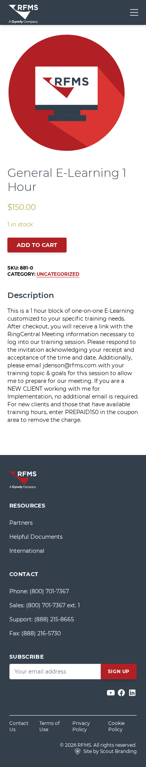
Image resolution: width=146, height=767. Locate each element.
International (26, 550)
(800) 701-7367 (49, 591)
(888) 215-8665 (54, 619)
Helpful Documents (36, 536)
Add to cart (37, 245)
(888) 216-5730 (41, 633)
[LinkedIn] (132, 692)
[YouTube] (111, 692)
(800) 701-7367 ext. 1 (53, 605)
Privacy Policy (81, 726)
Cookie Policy (116, 726)
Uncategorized (58, 274)
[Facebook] (122, 692)
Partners (21, 522)
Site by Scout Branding (109, 751)
